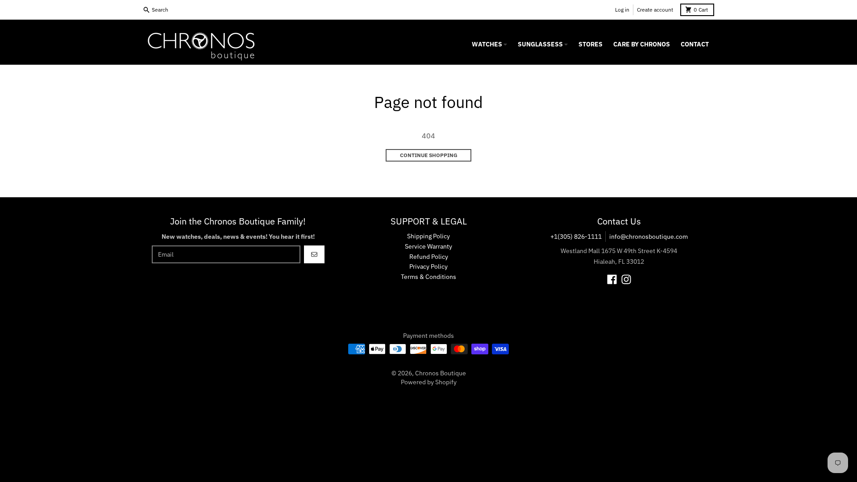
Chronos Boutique (440, 373)
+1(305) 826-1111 (576, 237)
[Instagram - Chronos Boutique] (626, 279)
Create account (655, 9)
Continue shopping (429, 155)
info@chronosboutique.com (648, 237)
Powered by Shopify (429, 382)
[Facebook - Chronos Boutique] (612, 279)
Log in (622, 9)
